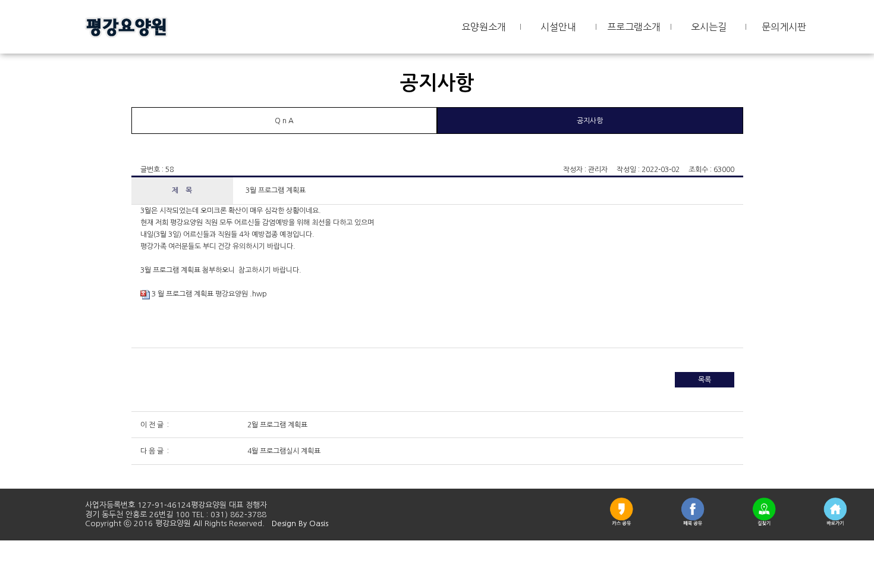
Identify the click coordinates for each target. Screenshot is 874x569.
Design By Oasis (300, 523)
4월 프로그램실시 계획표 (283, 451)
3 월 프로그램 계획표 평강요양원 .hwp (208, 294)
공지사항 (590, 120)
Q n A (284, 120)
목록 (704, 379)
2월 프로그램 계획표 (276, 425)
